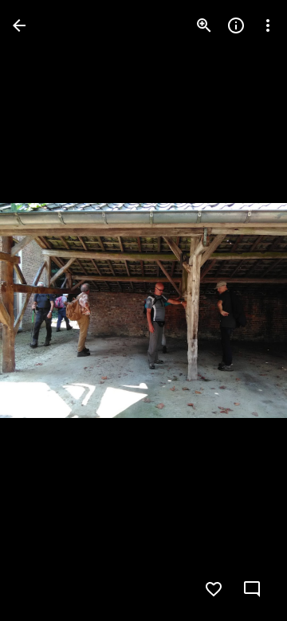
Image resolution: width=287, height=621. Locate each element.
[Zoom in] (204, 25)
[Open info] (236, 25)
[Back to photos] (19, 25)
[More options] (268, 25)
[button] (44, 310)
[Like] (213, 589)
